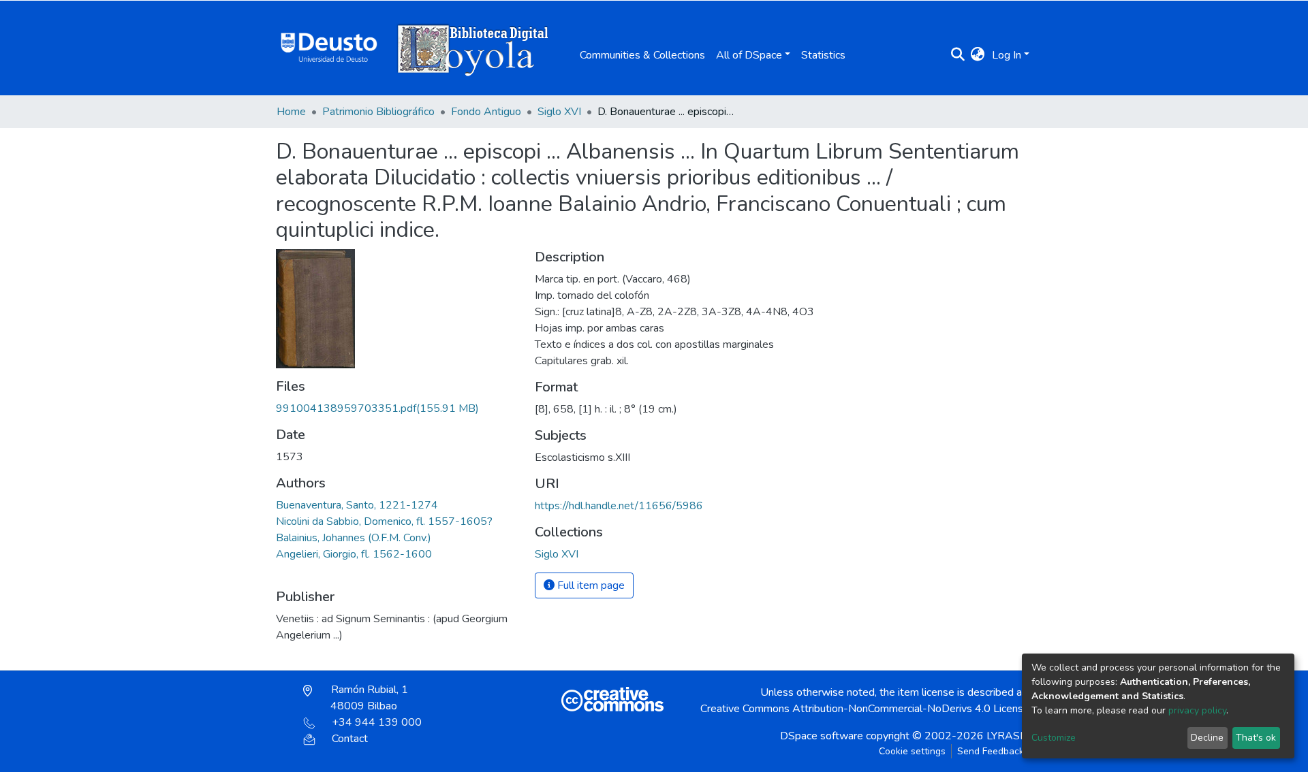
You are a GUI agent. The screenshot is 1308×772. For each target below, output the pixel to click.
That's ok (1256, 737)
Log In (1006, 55)
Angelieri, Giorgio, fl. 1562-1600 (354, 554)
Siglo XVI (559, 111)
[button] (978, 55)
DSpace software (821, 735)
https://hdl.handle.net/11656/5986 (619, 505)
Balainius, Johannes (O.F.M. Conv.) (353, 537)
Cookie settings (912, 751)
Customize (1053, 737)
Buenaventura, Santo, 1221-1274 (357, 505)
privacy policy (1197, 710)
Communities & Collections (642, 55)
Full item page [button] (590, 585)
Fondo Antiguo (486, 111)
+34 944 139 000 (377, 722)
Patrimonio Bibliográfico (378, 111)
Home (291, 111)
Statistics (823, 55)
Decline (1207, 737)
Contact (350, 738)
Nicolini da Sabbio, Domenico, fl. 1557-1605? (384, 521)
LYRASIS (1007, 735)
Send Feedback (990, 751)
